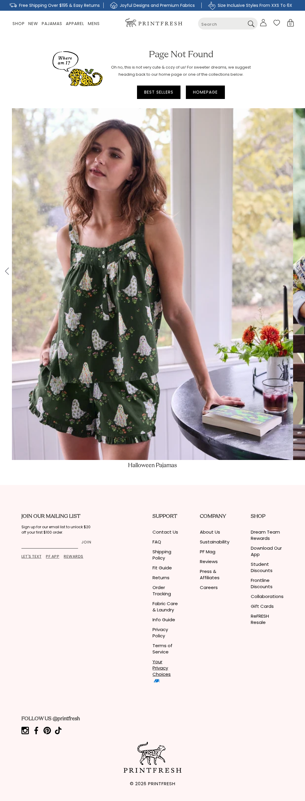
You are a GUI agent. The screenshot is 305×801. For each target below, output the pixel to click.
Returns (160, 577)
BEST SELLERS (158, 92)
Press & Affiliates (210, 574)
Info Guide (163, 619)
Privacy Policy (160, 632)
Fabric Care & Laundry (165, 606)
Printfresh (161, 783)
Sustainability (214, 542)
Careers (209, 587)
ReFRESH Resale (260, 619)
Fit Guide (162, 568)
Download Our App (266, 551)
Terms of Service (162, 648)
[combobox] (228, 24)
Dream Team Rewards (265, 535)
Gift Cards (262, 606)
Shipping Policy (161, 555)
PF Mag (207, 552)
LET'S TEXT (31, 556)
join (86, 542)
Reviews (209, 561)
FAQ (156, 542)
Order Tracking (161, 590)
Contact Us (165, 532)
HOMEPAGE (205, 92)
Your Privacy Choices (161, 668)
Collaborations (267, 596)
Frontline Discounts (262, 583)
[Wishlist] (276, 22)
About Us (210, 532)
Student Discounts (262, 567)
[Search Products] (251, 24)
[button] (290, 23)
